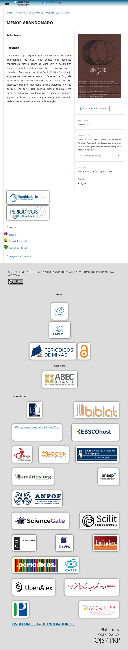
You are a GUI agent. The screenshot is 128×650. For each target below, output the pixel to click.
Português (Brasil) (19, 248)
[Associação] (37, 499)
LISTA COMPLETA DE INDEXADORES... (43, 624)
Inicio (9, 12)
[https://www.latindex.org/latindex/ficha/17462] (106, 543)
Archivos (20, 12)
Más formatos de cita (90, 155)
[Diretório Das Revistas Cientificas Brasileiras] (99, 609)
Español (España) (18, 241)
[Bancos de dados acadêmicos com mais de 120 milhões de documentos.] (41, 521)
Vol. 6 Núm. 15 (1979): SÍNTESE (44, 12)
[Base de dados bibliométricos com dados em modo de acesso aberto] (34, 587)
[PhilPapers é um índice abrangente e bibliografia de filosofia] (21, 609)
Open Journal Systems (19, 256)
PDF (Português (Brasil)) (95, 108)
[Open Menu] (6, 3)
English (13, 234)
